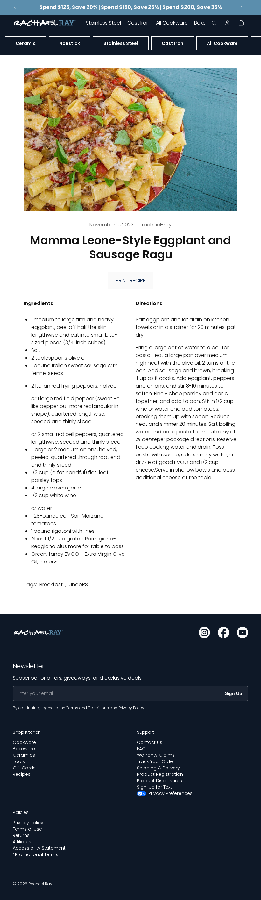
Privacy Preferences (170, 793)
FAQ (141, 749)
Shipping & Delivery (158, 768)
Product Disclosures (159, 780)
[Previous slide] (15, 7)
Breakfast (51, 584)
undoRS (78, 584)
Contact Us (149, 742)
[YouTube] (242, 632)
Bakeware (24, 749)
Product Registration (160, 774)
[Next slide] (241, 7)
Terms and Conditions (87, 708)
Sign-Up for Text (154, 787)
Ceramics (24, 755)
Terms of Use (27, 829)
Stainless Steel (120, 43)
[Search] (214, 23)
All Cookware (222, 43)
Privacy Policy (28, 822)
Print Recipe (130, 280)
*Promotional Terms (35, 854)
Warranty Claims (156, 755)
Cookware (24, 742)
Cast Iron (172, 43)
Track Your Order (155, 761)
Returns (21, 835)
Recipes (22, 774)
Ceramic (26, 43)
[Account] (227, 23)
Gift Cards (24, 768)
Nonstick (69, 43)
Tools (19, 761)
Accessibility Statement (39, 848)
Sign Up (233, 693)
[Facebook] (223, 632)
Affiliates (22, 842)
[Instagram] (204, 632)
